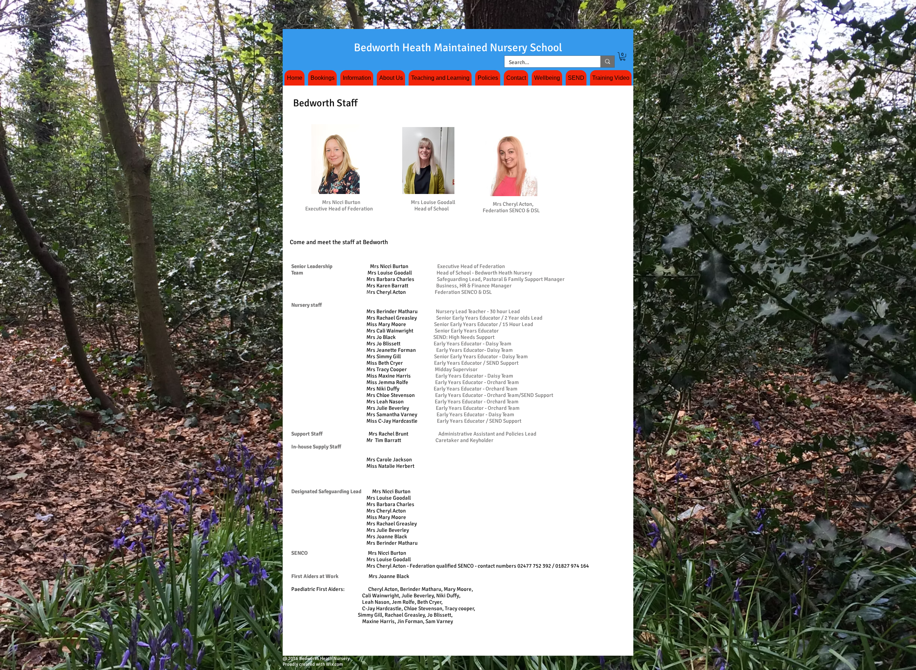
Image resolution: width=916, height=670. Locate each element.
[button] (623, 56)
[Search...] (607, 61)
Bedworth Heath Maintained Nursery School (458, 47)
